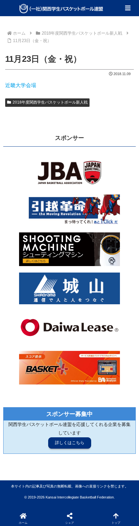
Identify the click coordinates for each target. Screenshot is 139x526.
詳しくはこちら (69, 442)
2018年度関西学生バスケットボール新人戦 (50, 102)
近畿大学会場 (20, 85)
